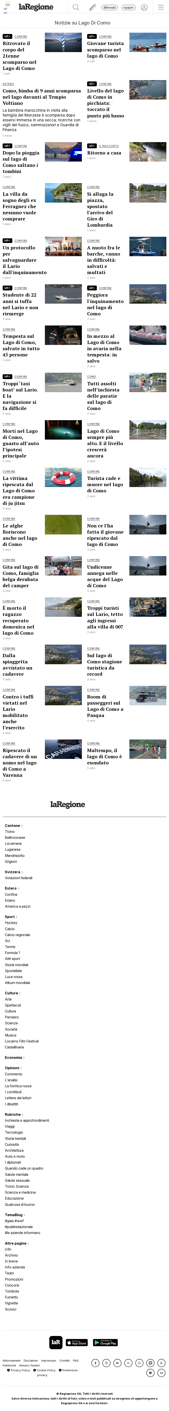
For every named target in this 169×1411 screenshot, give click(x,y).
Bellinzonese (15, 837)
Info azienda (15, 1267)
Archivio (11, 1255)
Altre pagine (16, 1243)
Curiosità (12, 1144)
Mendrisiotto (15, 855)
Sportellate (13, 971)
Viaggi (10, 1126)
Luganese (12, 849)
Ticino (10, 831)
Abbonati (109, 7)
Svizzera (13, 872)
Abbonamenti (11, 1360)
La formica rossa (18, 1086)
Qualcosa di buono (20, 1204)
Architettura (14, 1150)
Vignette (11, 1303)
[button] (95, 1363)
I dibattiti (11, 1104)
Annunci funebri (29, 1365)
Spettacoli (13, 1005)
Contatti (64, 1360)
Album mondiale (17, 982)
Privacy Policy (20, 1370)
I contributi (13, 1092)
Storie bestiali (15, 1138)
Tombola (12, 1291)
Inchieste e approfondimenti (27, 1120)
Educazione (14, 1198)
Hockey (11, 922)
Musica (10, 1035)
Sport (10, 916)
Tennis (10, 946)
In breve (11, 1261)
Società (11, 1029)
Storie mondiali (16, 965)
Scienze (11, 1023)
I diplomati (13, 1162)
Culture (12, 993)
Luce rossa (13, 977)
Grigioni (11, 861)
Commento (13, 1074)
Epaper (128, 7)
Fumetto (11, 1297)
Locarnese (13, 843)
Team (9, 1273)
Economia (14, 1057)
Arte (8, 999)
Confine (11, 894)
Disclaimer (31, 1360)
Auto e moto (15, 1156)
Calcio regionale (17, 935)
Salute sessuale (17, 1180)
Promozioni (14, 1279)
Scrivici (10, 1309)
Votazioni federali (18, 878)
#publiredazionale (19, 1227)
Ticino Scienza (17, 1186)
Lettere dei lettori (18, 1098)
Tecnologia (14, 1132)
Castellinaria (14, 1047)
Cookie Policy (45, 1370)
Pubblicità (9, 1365)
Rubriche (13, 1114)
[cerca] (76, 7)
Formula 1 (12, 952)
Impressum (48, 1360)
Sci (7, 941)
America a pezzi (17, 906)
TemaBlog (14, 1215)
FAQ (76, 1360)
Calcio (10, 929)
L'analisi (11, 1080)
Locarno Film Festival (22, 1041)
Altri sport (12, 958)
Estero (11, 888)
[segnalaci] (92, 7)
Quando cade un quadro (24, 1168)
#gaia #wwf (14, 1221)
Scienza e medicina (20, 1192)
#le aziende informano (22, 1232)
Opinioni (12, 1068)
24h (8, 1249)
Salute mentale (16, 1174)
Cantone (13, 825)
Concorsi (12, 1285)
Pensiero (12, 1017)
